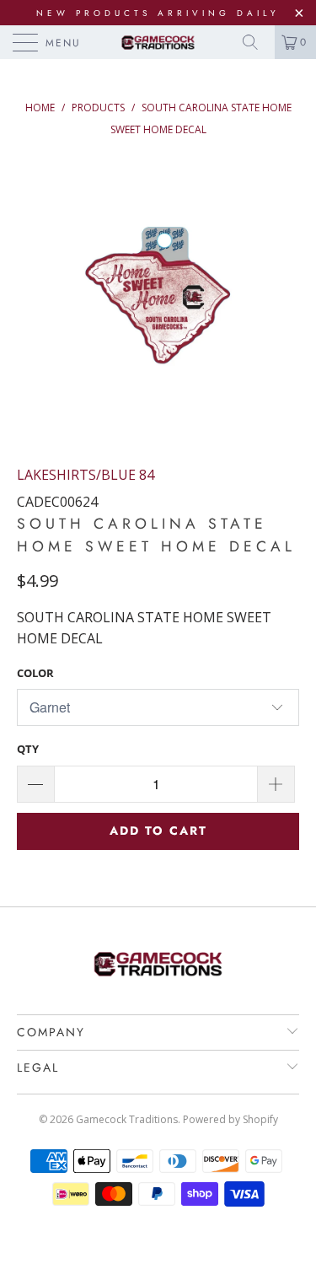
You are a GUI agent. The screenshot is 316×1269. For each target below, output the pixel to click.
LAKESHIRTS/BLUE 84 (85, 474)
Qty (28, 748)
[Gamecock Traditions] (158, 42)
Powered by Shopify (230, 1119)
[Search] (256, 42)
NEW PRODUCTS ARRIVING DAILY (158, 13)
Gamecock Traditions (127, 1119)
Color (35, 672)
